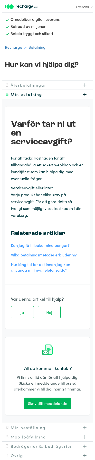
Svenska (83, 6)
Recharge (13, 47)
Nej (49, 312)
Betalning (37, 47)
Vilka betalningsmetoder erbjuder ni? (44, 254)
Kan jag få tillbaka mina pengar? (40, 245)
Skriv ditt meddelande (47, 403)
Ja (22, 312)
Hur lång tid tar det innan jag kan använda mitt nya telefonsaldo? (40, 267)
